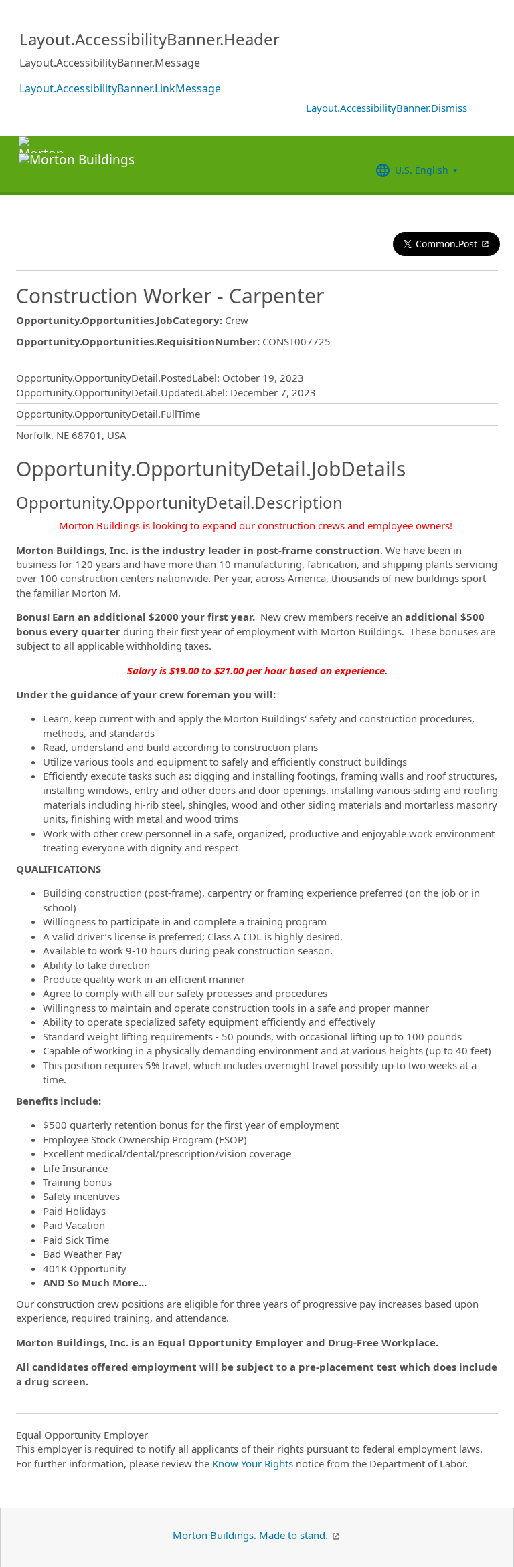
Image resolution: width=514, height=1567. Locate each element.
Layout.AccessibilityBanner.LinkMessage (120, 88)
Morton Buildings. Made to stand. (252, 1535)
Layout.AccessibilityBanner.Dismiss (386, 107)
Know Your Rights (252, 1463)
